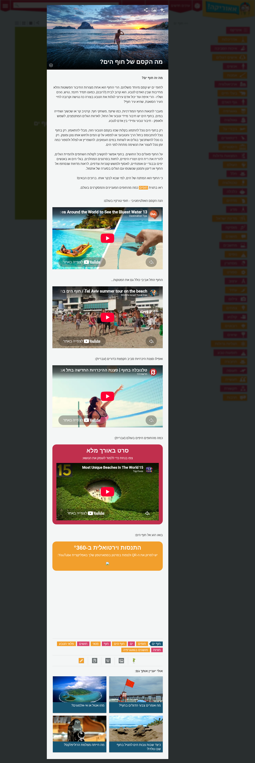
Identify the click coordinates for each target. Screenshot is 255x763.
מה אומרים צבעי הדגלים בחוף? (140, 705)
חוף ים (156, 643)
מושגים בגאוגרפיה (135, 650)
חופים (143, 187)
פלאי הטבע (66, 643)
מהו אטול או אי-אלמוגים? (87, 705)
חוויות (157, 650)
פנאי (96, 643)
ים (131, 643)
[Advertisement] (217, 64)
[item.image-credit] (50, 65)
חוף (106, 643)
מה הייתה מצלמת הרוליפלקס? (84, 744)
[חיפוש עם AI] (162, 11)
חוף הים (119, 643)
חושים (83, 643)
